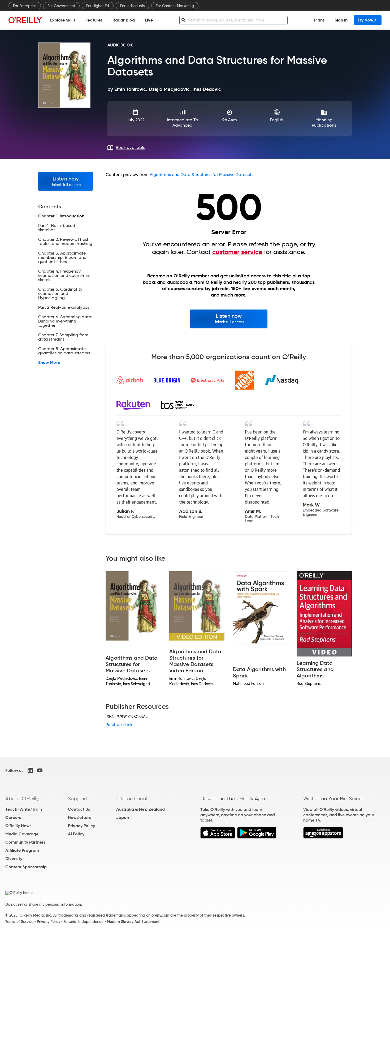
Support (78, 798)
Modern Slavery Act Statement (133, 921)
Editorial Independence (83, 921)
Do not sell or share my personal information (43, 904)
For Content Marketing (175, 5)
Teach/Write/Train (23, 809)
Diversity (13, 858)
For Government (61, 5)
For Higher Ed (97, 5)
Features (93, 20)
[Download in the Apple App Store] (217, 837)
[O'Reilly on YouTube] (39, 770)
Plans (319, 20)
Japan (122, 817)
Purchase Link (119, 724)
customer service (237, 252)
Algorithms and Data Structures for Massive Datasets (201, 174)
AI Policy (76, 834)
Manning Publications (324, 122)
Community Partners (25, 842)
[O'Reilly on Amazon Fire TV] (323, 837)
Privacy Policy (81, 825)
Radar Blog (123, 20)
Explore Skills (62, 20)
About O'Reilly (22, 798)
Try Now (365, 20)
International (131, 798)
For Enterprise (24, 5)
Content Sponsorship (26, 867)
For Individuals (132, 5)
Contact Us (79, 809)
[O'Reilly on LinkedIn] (30, 770)
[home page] (25, 20)
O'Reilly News (18, 825)
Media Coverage (21, 834)
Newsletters (79, 817)
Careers (13, 817)
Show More (49, 362)
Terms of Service (19, 921)
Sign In (341, 20)
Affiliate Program (22, 850)
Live (149, 20)
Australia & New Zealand (140, 809)
